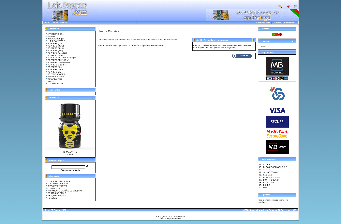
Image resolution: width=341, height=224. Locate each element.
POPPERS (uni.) (55, 53)
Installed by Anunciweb (170, 218)
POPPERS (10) (55, 43)
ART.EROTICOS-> (56, 34)
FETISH (51, 36)
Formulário (52, 198)
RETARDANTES (55, 79)
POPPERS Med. (55, 67)
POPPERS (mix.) (55, 50)
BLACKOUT (268, 182)
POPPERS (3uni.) (56, 46)
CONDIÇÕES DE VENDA (59, 181)
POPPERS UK (54, 72)
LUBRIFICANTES (55, 41)
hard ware (267, 175)
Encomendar (290, 22)
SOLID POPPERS (56, 84)
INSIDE (266, 185)
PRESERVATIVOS (56, 77)
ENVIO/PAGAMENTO (57, 186)
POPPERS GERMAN (57, 62)
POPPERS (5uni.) (56, 48)
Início (46, 22)
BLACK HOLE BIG (271, 177)
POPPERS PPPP (56, 69)
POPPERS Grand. (56, 65)
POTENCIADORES (56, 74)
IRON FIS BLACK (271, 180)
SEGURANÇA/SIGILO (58, 184)
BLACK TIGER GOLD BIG (275, 167)
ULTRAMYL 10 (70, 152)
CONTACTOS (54, 188)
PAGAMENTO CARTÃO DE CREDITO (65, 191)
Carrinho (277, 22)
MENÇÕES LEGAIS (57, 195)
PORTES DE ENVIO (57, 193)
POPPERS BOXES (56, 55)
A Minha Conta (263, 22)
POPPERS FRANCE (57, 60)
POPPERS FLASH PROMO (60, 58)
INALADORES (54, 39)
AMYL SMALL (269, 170)
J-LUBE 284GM (270, 172)
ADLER (266, 164)
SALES (51, 81)
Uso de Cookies (59, 22)
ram (265, 188)
